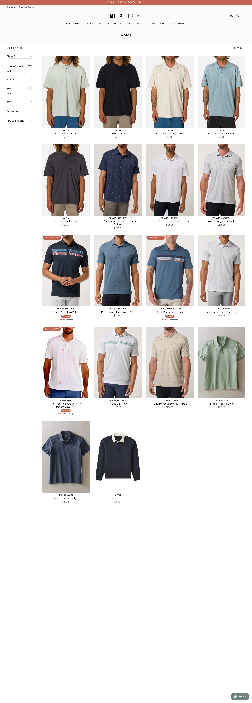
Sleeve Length (15, 121)
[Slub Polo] (66, 92)
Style (9, 101)
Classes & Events (26, 7)
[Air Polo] (222, 362)
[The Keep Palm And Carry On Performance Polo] (66, 362)
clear (30, 66)
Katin (66, 130)
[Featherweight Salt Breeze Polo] (222, 270)
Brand (10, 78)
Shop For (12, 56)
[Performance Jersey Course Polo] (170, 362)
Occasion (12, 111)
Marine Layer (221, 400)
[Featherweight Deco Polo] (222, 180)
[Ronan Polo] (118, 457)
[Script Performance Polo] (170, 270)
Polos (12, 71)
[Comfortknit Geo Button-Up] (118, 180)
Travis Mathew (118, 218)
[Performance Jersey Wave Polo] (118, 270)
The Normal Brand (169, 309)
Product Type (15, 65)
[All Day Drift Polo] (118, 362)
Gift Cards (11, 7)
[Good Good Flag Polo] (66, 270)
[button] (68, 23)
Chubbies (65, 400)
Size (9, 88)
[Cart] (244, 16)
